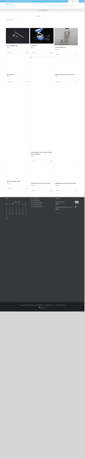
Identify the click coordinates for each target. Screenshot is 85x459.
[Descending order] (48, 16)
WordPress (62, 380)
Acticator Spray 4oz (60, 47)
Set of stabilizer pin (12, 45)
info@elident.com (29, 1)
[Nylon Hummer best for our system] (66, 103)
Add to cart (9, 52)
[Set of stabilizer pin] (17, 36)
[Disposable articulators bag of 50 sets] (66, 210)
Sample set (34, 45)
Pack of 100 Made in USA (13, 259)
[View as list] (43, 23)
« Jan (7, 294)
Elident (32, 380)
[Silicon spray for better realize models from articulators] (42, 103)
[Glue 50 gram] (17, 103)
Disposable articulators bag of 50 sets (65, 259)
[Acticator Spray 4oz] (66, 36)
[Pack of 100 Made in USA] (17, 210)
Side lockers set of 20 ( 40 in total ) (40, 259)
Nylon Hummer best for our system (64, 152)
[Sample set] (42, 36)
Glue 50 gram (10, 152)
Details (27, 52)
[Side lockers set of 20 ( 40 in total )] (42, 210)
